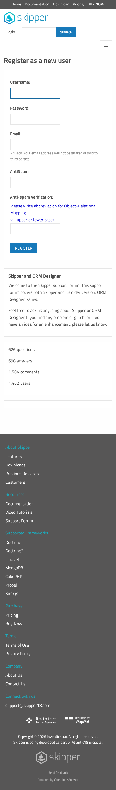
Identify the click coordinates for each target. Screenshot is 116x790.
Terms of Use (17, 645)
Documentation (37, 4)
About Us (13, 675)
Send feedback (58, 772)
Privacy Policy (18, 653)
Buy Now (95, 4)
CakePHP (13, 576)
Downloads (15, 465)
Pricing (78, 4)
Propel (11, 585)
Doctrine (13, 542)
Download (61, 4)
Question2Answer (66, 779)
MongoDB (14, 567)
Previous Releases (22, 473)
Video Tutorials (18, 512)
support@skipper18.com (27, 705)
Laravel (12, 559)
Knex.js (11, 593)
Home (16, 4)
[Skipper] (58, 758)
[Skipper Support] (26, 18)
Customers (15, 482)
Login (10, 32)
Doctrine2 (14, 550)
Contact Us (15, 683)
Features (13, 456)
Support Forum (19, 520)
